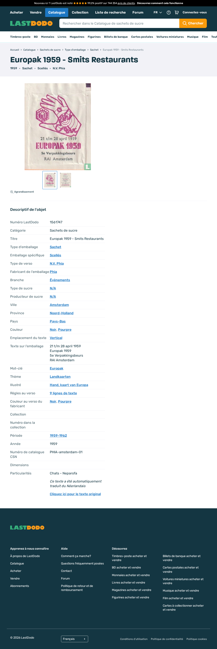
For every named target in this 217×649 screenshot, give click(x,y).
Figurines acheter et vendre (130, 597)
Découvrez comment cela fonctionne (160, 3)
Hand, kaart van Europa (69, 385)
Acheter (16, 12)
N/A (53, 288)
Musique (193, 36)
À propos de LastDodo (25, 556)
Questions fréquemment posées (82, 563)
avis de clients (126, 3)
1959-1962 (58, 436)
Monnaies (47, 36)
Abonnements (19, 586)
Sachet (27, 68)
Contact (66, 571)
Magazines (77, 36)
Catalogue (56, 12)
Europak (56, 368)
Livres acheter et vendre (128, 582)
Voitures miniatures (170, 36)
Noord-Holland (62, 313)
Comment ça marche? (76, 556)
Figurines (94, 36)
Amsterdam (59, 305)
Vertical (56, 338)
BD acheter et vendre (126, 567)
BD (36, 36)
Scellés (43, 68)
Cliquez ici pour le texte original (75, 494)
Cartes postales (142, 36)
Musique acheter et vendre (181, 590)
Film (205, 36)
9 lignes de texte (63, 393)
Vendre (36, 12)
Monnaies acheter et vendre (131, 575)
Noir (53, 330)
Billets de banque (116, 36)
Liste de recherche (110, 12)
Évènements (60, 280)
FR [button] (156, 12)
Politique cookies (196, 639)
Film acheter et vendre (178, 598)
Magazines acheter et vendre (131, 590)
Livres (62, 36)
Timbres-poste (20, 36)
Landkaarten (60, 377)
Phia (53, 272)
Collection (80, 12)
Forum (137, 12)
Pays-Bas (58, 321)
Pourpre (64, 330)
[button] (177, 12)
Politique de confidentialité (167, 639)
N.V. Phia (59, 68)
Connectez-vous (195, 12)
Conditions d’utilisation (133, 639)
